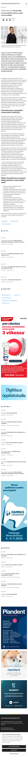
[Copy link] (13, 20)
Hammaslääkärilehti (10, 3)
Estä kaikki (14, 750)
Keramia (4, 221)
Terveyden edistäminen (9, 300)
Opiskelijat (5, 303)
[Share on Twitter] (6, 20)
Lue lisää (8, 742)
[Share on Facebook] (3, 20)
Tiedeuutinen (6, 224)
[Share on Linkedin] (10, 20)
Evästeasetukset (14, 753)
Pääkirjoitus (6, 295)
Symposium (14, 221)
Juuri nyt (17, 295)
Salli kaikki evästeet (14, 746)
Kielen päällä (6, 297)
